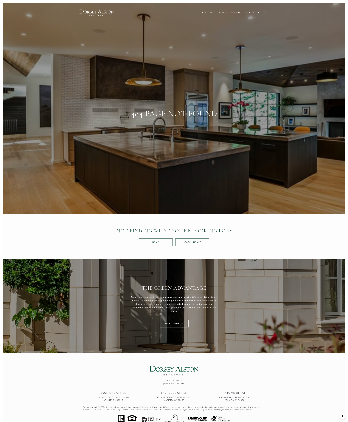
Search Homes (192, 242)
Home (155, 242)
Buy (204, 13)
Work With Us (174, 323)
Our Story (237, 13)
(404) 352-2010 (174, 380)
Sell (212, 13)
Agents (223, 13)
